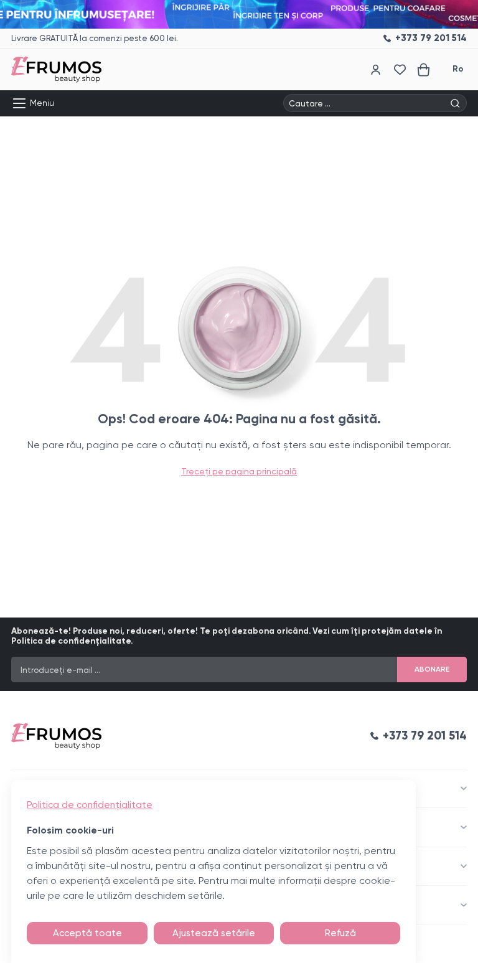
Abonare (432, 669)
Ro (458, 68)
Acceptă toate (87, 933)
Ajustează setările (213, 933)
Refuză (340, 933)
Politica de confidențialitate (89, 804)
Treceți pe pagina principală (239, 471)
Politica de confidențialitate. (72, 641)
